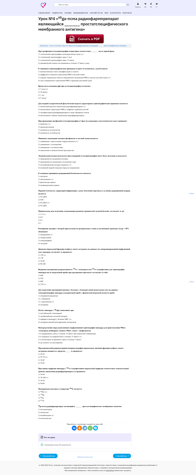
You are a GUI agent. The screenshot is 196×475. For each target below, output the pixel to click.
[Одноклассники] (79, 428)
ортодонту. (127, 470)
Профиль (138, 7)
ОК (151, 7)
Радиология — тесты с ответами (50, 46)
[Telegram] (84, 428)
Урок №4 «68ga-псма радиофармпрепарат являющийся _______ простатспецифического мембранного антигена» (98, 46)
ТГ (156, 7)
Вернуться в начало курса (85, 457)
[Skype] (95, 428)
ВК (145, 7)
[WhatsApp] (90, 428)
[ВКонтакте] (74, 428)
